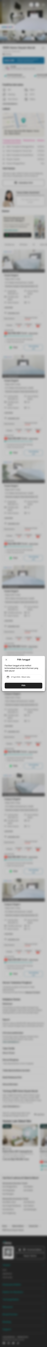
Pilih (23, 685)
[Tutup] (6, 660)
